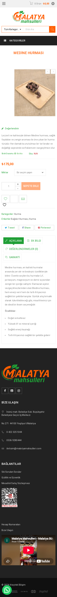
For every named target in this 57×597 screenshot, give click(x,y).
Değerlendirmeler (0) (23, 249)
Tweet (11, 227)
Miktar (5, 172)
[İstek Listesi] (6, 199)
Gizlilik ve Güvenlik (11, 477)
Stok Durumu (7, 153)
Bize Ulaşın (7, 530)
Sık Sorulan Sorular (11, 472)
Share (27, 227)
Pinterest (46, 227)
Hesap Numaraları (11, 524)
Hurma (17, 214)
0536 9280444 (13, 440)
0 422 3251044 (14, 432)
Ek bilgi (35, 240)
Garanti (14, 257)
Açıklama (15, 240)
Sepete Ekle (31, 186)
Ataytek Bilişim (18, 585)
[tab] (13, 240)
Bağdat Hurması (19, 219)
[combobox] (12, 29)
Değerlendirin (12, 128)
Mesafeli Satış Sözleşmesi (16, 483)
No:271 (5, 423)
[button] (7, 590)
